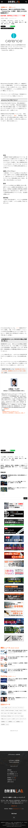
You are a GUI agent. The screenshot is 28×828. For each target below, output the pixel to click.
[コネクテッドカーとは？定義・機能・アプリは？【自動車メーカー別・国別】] (4, 483)
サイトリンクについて (12, 775)
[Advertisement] (14, 67)
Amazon (19, 713)
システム (2, 22)
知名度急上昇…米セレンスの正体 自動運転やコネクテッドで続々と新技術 (14, 371)
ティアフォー (20, 707)
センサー (9, 718)
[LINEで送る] (12, 26)
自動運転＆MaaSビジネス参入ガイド (9, 411)
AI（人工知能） (3, 20)
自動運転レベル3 (11, 721)
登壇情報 (6, 408)
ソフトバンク (14, 707)
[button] (26, 2)
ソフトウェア (17, 716)
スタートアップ (23, 718)
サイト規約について (12, 771)
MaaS (22, 716)
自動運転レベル (4, 721)
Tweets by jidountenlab (14, 762)
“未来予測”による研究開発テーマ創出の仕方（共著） (13, 412)
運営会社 (9, 769)
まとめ (7, 724)
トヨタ (2, 707)
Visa (22, 20)
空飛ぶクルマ (3, 718)
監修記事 (16, 22)
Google (16, 710)
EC (19, 20)
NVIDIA (11, 713)
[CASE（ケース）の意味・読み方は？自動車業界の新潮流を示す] (4, 680)
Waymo (20, 710)
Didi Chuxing (3, 716)
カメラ (17, 718)
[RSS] (14, 817)
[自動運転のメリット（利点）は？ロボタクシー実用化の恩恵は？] (4, 489)
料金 (10, 22)
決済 (12, 22)
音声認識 (12, 23)
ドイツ (7, 22)
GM (2, 713)
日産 (6, 707)
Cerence (16, 20)
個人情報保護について (12, 773)
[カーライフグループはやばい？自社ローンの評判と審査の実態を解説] (4, 658)
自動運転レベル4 (19, 721)
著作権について (11, 777)
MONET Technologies (10, 710)
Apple (15, 713)
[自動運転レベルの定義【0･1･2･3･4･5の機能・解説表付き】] (4, 693)
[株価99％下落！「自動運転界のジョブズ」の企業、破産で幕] (4, 699)
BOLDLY (2, 710)
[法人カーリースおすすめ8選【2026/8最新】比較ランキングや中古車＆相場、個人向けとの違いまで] (4, 671)
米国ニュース (21, 22)
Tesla (25, 710)
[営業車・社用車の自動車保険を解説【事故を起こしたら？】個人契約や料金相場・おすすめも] (4, 652)
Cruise (5, 713)
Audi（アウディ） (10, 20)
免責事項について (11, 779)
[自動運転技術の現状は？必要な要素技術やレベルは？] (4, 477)
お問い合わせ (10, 781)
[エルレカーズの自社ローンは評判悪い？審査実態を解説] (4, 664)
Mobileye (9, 716)
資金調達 (3, 724)
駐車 (15, 115)
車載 (2, 23)
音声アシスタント (7, 23)
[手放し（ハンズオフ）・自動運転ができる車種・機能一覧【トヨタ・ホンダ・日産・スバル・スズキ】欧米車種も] (4, 686)
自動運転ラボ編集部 (4, 18)
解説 (25, 22)
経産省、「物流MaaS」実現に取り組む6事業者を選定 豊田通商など (7, 467)
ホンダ (9, 707)
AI (12, 716)
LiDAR (13, 718)
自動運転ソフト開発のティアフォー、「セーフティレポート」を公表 (21, 467)
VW (8, 713)
